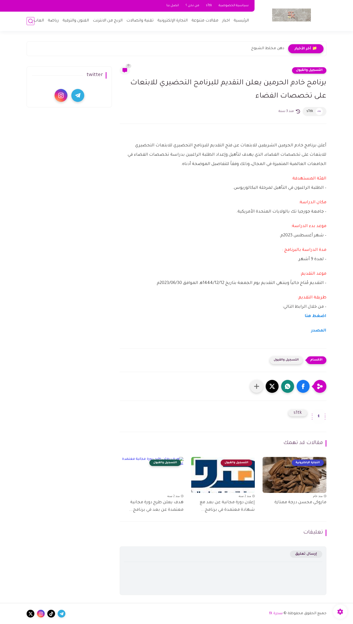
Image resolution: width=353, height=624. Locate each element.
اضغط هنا (315, 316)
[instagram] (61, 95)
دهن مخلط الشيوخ (267, 49)
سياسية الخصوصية (234, 5)
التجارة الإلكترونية (172, 21)
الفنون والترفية (76, 21)
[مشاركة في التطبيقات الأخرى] (256, 386)
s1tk (209, 5)
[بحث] (30, 21)
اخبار (226, 21)
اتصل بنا (172, 5)
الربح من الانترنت (107, 21)
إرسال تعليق (306, 554)
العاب (38, 21)
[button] (303, 386)
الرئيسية (241, 21)
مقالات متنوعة (204, 21)
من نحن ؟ (192, 5)
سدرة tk (276, 614)
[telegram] (77, 95)
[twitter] (30, 614)
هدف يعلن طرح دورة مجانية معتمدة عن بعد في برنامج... (156, 506)
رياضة (53, 21)
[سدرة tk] (291, 15)
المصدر (318, 330)
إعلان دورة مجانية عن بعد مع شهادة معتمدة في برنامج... (227, 506)
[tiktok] (51, 614)
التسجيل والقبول (309, 70)
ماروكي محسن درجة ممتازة (300, 502)
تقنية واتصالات (140, 21)
